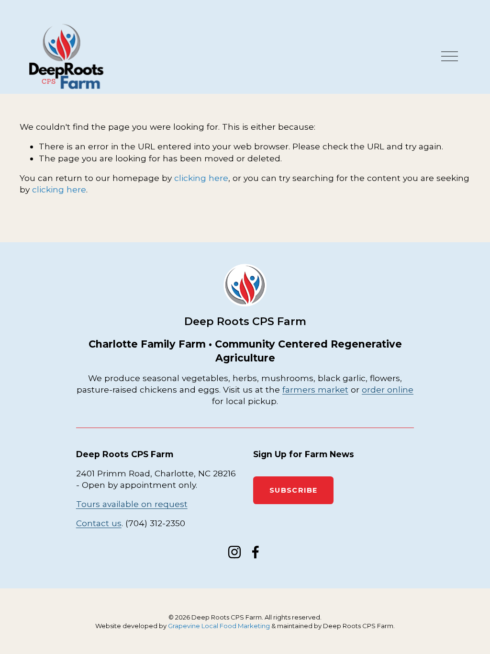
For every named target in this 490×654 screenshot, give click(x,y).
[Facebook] (255, 552)
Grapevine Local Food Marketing (219, 626)
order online (387, 389)
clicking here (201, 178)
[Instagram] (234, 552)
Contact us (99, 523)
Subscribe (293, 490)
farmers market (315, 389)
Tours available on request (132, 504)
